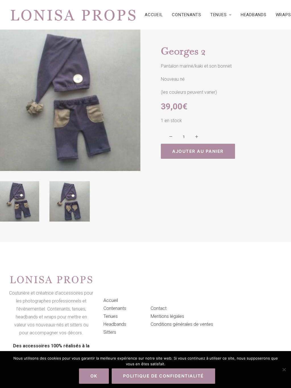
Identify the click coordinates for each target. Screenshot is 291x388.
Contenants (186, 14)
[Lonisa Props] (73, 15)
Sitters (109, 332)
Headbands (254, 14)
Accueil (154, 14)
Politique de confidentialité (163, 376)
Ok (93, 376)
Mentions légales (167, 316)
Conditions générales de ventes (182, 324)
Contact (159, 308)
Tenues (218, 14)
